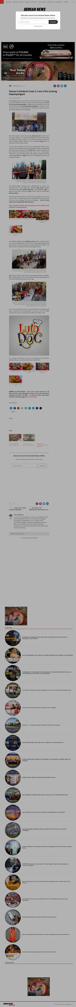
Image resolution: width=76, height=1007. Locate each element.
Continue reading (38, 26)
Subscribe (53, 22)
